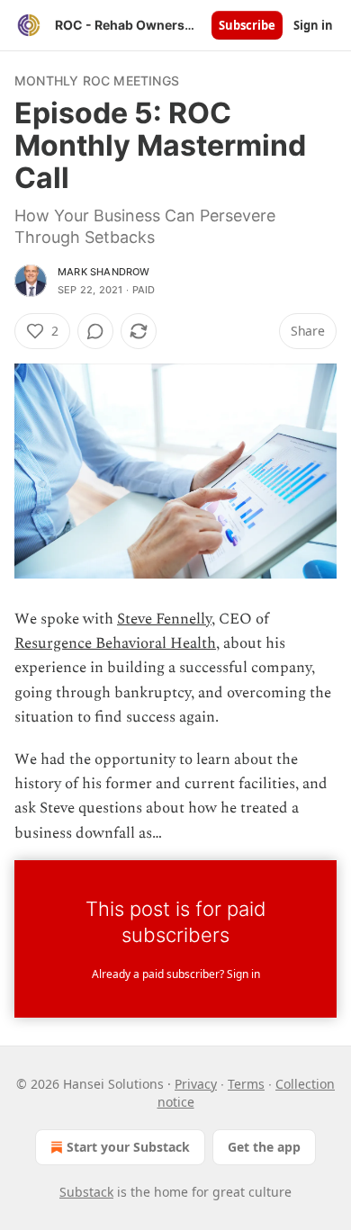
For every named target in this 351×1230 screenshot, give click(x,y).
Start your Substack (128, 1146)
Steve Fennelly (164, 619)
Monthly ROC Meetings (96, 80)
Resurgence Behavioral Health (115, 643)
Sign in (313, 25)
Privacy (196, 1083)
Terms (246, 1083)
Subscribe (247, 25)
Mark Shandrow (104, 271)
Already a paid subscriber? (176, 974)
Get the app (264, 1146)
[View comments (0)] (95, 331)
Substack (86, 1191)
